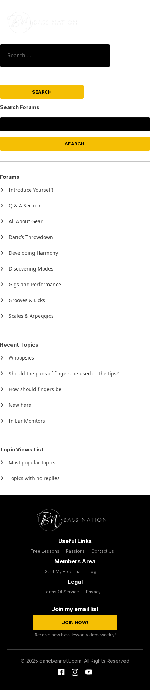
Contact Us (102, 551)
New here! (21, 405)
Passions (75, 551)
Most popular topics (32, 462)
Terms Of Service (61, 591)
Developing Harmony (33, 253)
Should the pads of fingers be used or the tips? (64, 373)
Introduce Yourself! (31, 189)
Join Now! (75, 622)
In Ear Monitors (27, 420)
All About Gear (26, 221)
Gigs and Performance (35, 284)
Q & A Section (24, 205)
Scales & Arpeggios (31, 316)
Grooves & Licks (27, 300)
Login (94, 571)
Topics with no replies (34, 478)
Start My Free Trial (63, 571)
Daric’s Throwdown (31, 237)
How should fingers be (35, 389)
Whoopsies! (22, 357)
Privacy (93, 591)
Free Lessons (45, 551)
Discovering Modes (31, 268)
